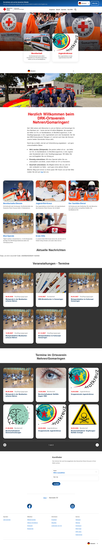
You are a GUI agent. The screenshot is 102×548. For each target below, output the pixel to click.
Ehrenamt (29, 526)
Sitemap (78, 523)
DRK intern (78, 532)
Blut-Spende (8, 236)
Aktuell (58, 9)
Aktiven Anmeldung (32, 523)
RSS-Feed (78, 529)
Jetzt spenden (7, 520)
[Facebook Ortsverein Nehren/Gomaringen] (29, 506)
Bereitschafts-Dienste (12, 203)
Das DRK (70, 9)
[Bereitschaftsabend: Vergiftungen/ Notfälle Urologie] (84, 414)
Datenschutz (79, 535)
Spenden (63, 9)
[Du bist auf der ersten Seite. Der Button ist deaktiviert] (4, 444)
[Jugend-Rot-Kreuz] (51, 190)
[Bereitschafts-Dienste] (18, 190)
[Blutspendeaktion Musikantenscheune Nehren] (18, 319)
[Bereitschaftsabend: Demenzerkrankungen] (18, 414)
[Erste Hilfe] (51, 223)
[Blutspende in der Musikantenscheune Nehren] (18, 283)
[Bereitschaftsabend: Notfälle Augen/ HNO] (51, 378)
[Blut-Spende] (18, 223)
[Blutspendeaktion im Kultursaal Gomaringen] (84, 283)
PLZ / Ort (56, 477)
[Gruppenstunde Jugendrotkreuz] (84, 378)
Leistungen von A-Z (56, 526)
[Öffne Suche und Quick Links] (75, 9)
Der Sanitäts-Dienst (77, 203)
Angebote (52, 9)
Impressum (78, 526)
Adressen (78, 520)
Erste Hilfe (40, 236)
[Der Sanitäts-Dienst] (84, 190)
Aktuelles (53, 523)
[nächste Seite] (97, 444)
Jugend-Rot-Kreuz (44, 203)
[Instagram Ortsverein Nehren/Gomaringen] (72, 506)
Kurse (55, 470)
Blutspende (30, 529)
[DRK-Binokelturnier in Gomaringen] (51, 283)
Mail (42, 172)
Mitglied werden (31, 520)
